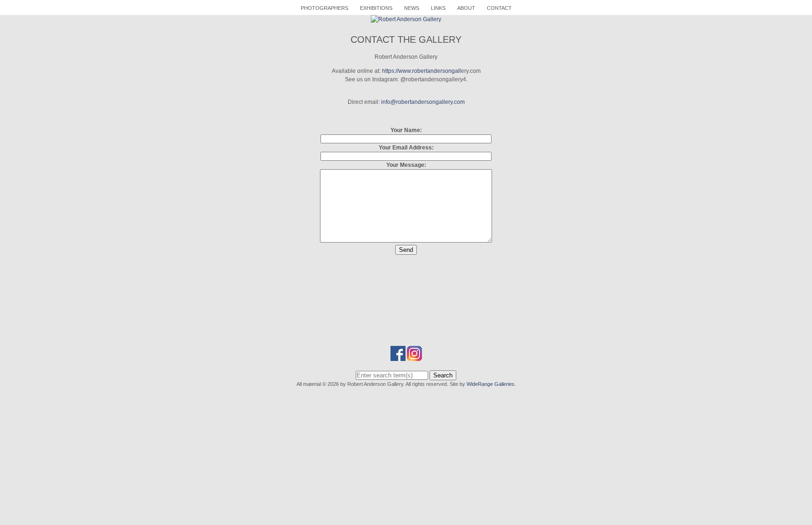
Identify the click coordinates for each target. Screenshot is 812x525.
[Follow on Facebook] (398, 356)
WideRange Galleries (491, 384)
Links (438, 8)
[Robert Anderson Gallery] (406, 19)
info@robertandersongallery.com (423, 102)
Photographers (324, 8)
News (411, 8)
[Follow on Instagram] (414, 356)
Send (406, 249)
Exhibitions (376, 8)
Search (443, 375)
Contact (499, 8)
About (466, 8)
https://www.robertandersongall (421, 71)
